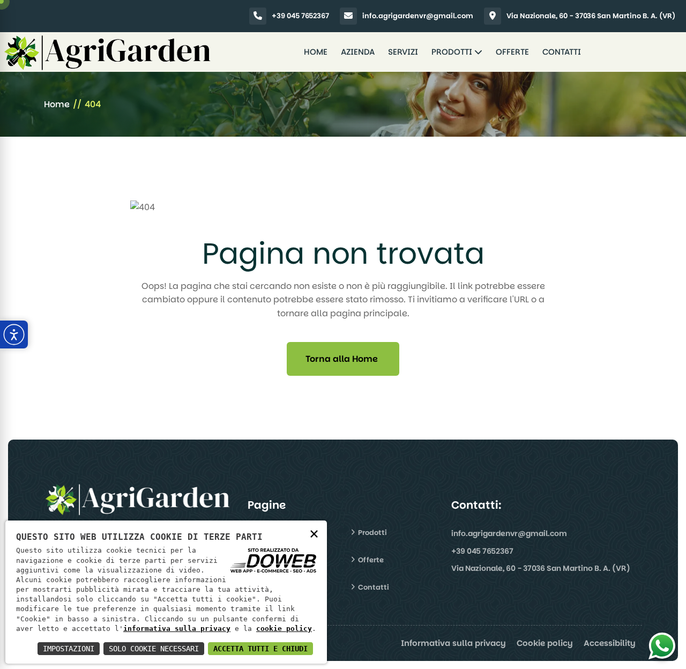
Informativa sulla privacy (453, 643)
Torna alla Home (341, 359)
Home (315, 51)
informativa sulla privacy (176, 629)
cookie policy (284, 629)
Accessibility (610, 643)
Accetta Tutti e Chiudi (260, 648)
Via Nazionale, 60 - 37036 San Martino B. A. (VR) (590, 16)
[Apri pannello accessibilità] (14, 334)
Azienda (358, 51)
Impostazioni (68, 648)
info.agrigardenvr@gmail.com (417, 16)
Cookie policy (545, 643)
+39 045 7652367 (300, 16)
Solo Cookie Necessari (154, 648)
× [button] (314, 533)
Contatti (561, 51)
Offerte (512, 51)
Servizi (403, 51)
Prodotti (452, 51)
